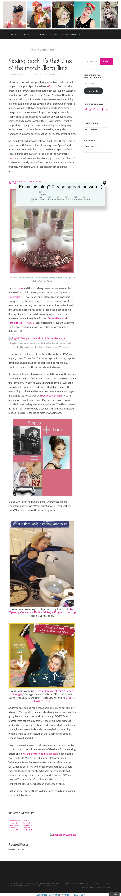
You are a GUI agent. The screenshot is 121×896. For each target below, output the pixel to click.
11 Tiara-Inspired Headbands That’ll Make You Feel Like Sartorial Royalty (28, 825)
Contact (42, 34)
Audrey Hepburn (57, 318)
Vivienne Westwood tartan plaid (40, 753)
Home (14, 34)
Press (56, 34)
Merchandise (73, 34)
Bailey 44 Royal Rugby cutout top (55, 612)
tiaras (20, 288)
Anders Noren (98, 887)
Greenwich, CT (16, 296)
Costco (52, 86)
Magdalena (36, 75)
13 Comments (53, 75)
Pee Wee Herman (51, 395)
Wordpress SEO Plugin (47, 894)
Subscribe (93, 91)
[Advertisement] (102, 175)
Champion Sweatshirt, (50, 691)
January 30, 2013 (17, 75)
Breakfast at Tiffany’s (21, 322)
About (27, 34)
